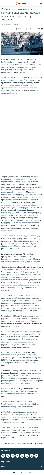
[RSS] (27, 456)
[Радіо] (5, 472)
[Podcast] (32, 456)
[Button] (20, 29)
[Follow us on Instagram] (22, 456)
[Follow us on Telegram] (17, 456)
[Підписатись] (36, 456)
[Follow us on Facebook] (3, 456)
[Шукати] (39, 472)
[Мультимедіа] (14, 472)
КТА (22, 472)
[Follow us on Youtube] (13, 456)
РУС (30, 472)
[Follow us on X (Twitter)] (8, 456)
